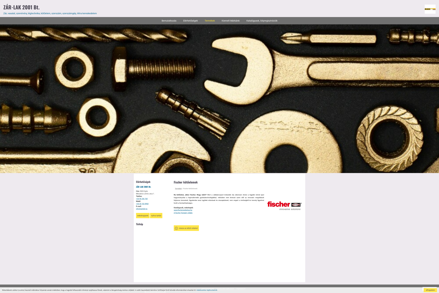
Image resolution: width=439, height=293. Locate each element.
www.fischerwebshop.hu (183, 210)
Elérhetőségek (190, 20)
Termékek (210, 20)
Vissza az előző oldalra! (188, 228)
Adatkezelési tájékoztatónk (207, 290)
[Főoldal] (430, 9)
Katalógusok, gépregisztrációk (261, 20)
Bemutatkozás (169, 20)
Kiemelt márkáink (231, 20)
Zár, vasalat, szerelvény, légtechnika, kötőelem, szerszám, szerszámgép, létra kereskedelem (50, 9)
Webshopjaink (142, 216)
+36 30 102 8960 (142, 204)
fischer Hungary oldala (183, 213)
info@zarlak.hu (141, 209)
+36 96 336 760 (142, 199)
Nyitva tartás (156, 216)
